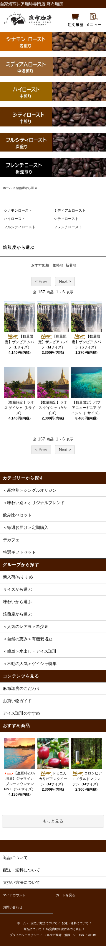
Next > (65, 281)
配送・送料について (75, 923)
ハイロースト (14, 219)
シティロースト (66, 219)
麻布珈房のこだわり (21, 688)
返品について (33, 929)
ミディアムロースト (70, 210)
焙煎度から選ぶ (26, 188)
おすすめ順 (40, 265)
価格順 (58, 265)
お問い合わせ (12, 907)
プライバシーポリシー (24, 935)
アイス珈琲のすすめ (21, 713)
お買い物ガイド (17, 700)
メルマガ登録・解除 (57, 935)
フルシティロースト (20, 227)
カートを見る (65, 895)
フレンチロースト (68, 227)
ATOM (92, 935)
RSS (81, 935)
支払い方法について (44, 923)
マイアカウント (14, 895)
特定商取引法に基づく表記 (64, 929)
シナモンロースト (18, 210)
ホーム (7, 188)
